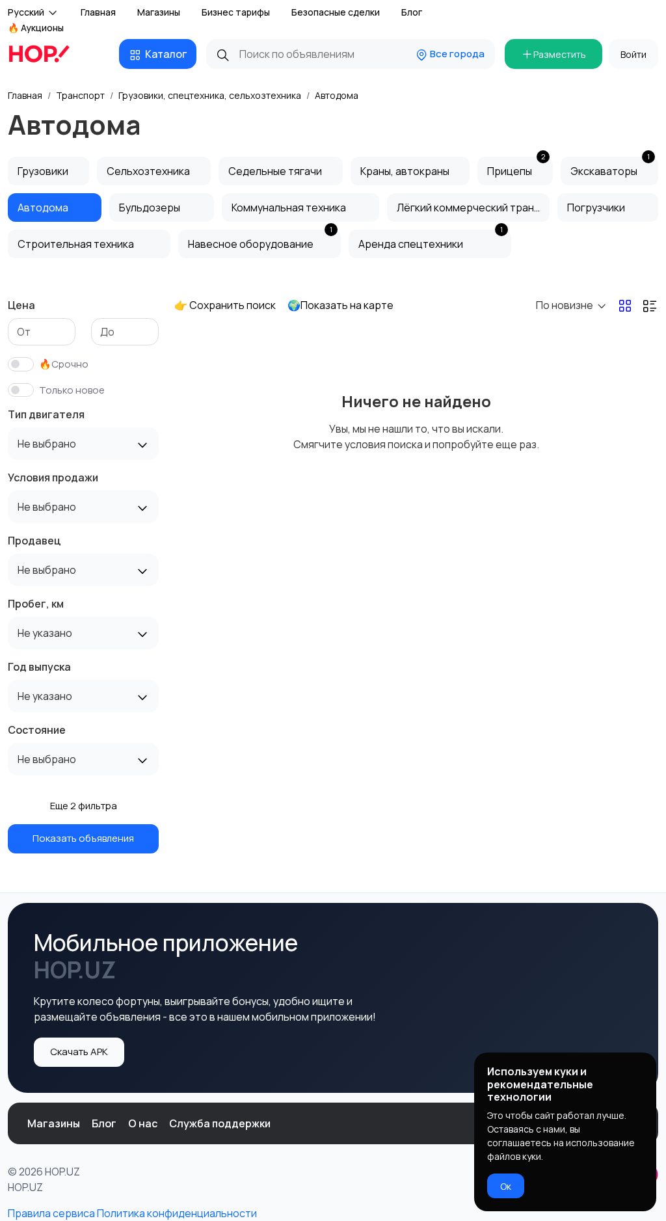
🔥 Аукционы (36, 27)
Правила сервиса (51, 1213)
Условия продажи (53, 477)
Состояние (37, 730)
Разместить (559, 54)
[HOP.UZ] (47, 54)
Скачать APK (79, 1051)
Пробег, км (36, 604)
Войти (633, 54)
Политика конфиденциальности (177, 1213)
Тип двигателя (46, 414)
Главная (98, 12)
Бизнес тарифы (236, 12)
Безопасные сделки (335, 12)
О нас (142, 1123)
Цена (21, 305)
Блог (411, 12)
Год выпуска (39, 667)
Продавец (34, 540)
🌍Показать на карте (340, 305)
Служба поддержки (220, 1123)
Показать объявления (83, 838)
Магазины (158, 12)
